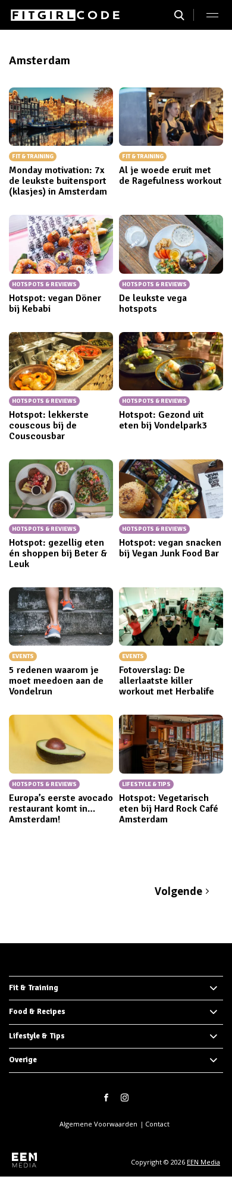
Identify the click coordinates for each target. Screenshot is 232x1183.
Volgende (178, 891)
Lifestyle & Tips (37, 1036)
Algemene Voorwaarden (98, 1123)
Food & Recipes (37, 1011)
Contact (157, 1123)
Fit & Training (33, 988)
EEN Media (203, 1161)
